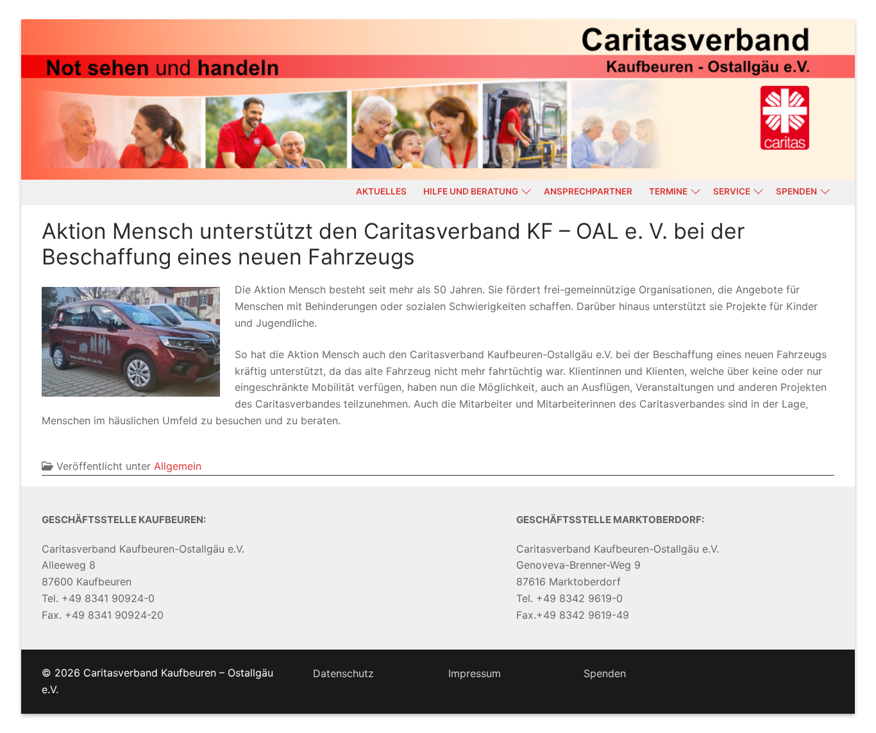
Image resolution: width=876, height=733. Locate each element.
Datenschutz (343, 673)
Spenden (605, 673)
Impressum (474, 673)
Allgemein (177, 466)
